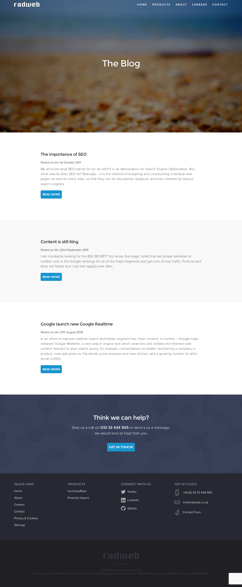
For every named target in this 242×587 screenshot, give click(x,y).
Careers (199, 4)
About (181, 4)
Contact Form (192, 512)
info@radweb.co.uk (195, 502)
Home (142, 4)
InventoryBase (77, 491)
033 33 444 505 (114, 427)
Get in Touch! (121, 447)
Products (161, 4)
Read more (51, 194)
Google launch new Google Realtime (77, 324)
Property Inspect (78, 498)
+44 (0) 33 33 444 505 (197, 492)
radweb (27, 4)
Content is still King (59, 241)
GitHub (132, 508)
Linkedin (133, 500)
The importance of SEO (63, 154)
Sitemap (19, 525)
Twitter (132, 492)
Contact (220, 4)
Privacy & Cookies (26, 518)
